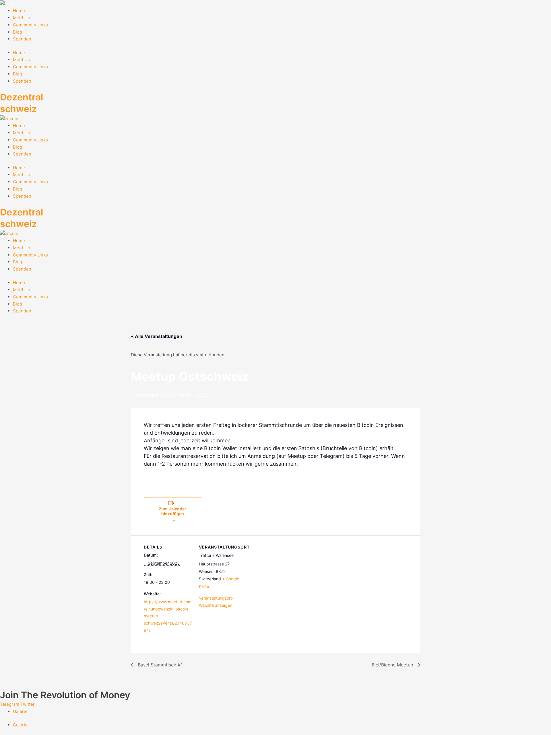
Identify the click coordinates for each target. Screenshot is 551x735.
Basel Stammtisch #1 (159, 665)
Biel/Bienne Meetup (393, 665)
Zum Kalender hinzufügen (172, 511)
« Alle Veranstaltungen (156, 336)
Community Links (30, 25)
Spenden (22, 39)
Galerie (20, 711)
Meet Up (21, 17)
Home (19, 10)
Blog (17, 32)
